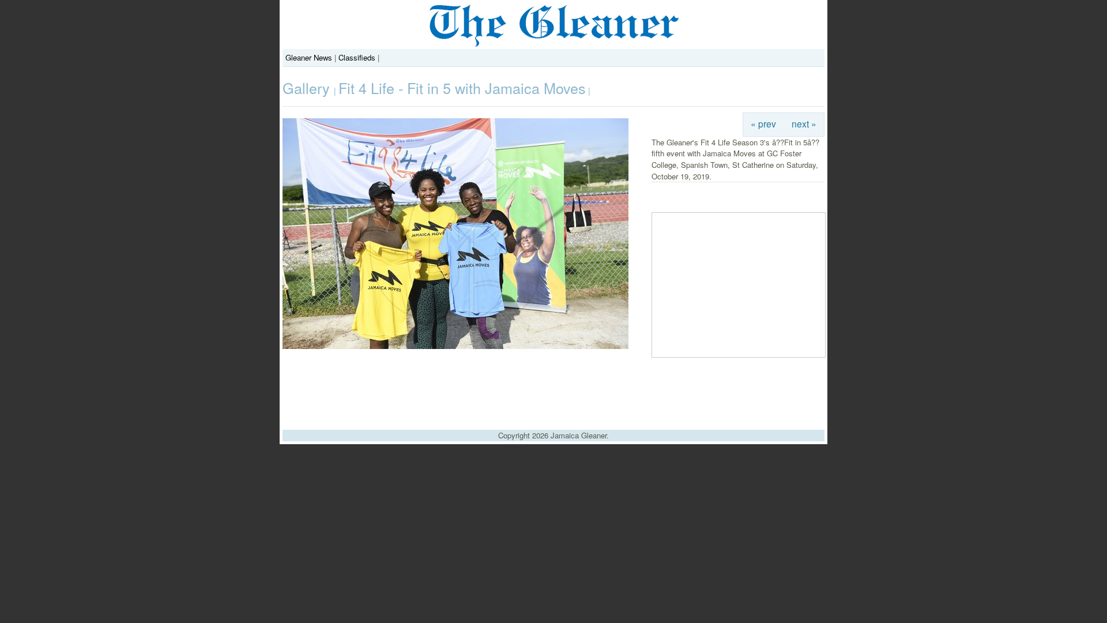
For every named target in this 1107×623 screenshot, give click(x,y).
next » (804, 123)
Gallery (308, 87)
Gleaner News (308, 57)
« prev (763, 123)
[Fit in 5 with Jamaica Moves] (455, 345)
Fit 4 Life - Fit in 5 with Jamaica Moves (462, 87)
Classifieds (356, 57)
